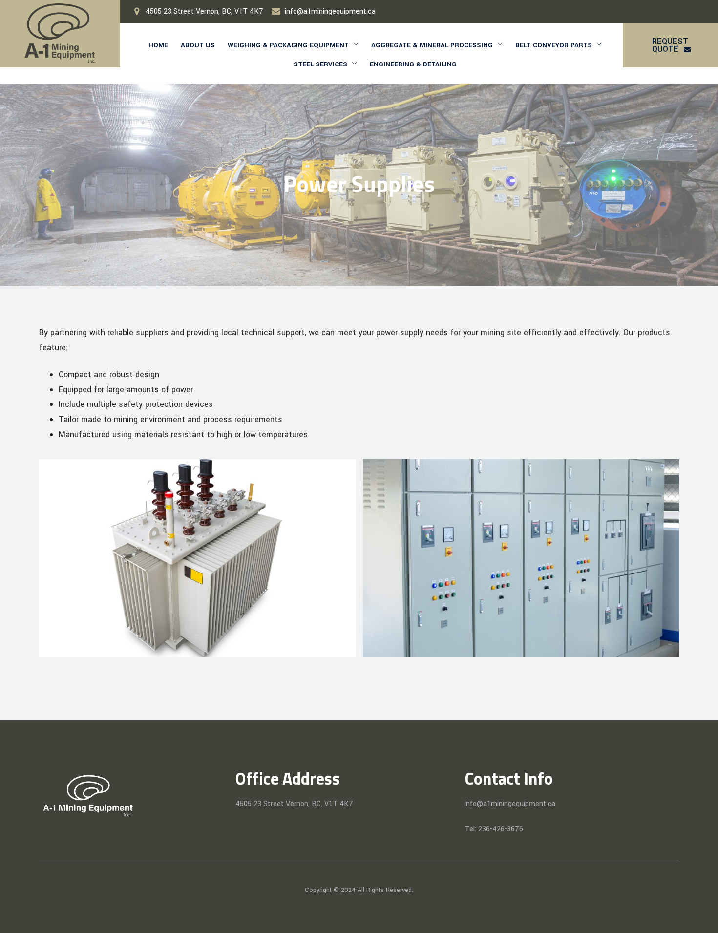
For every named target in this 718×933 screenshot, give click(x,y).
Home (158, 45)
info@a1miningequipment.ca (330, 11)
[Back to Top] (697, 917)
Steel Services (320, 64)
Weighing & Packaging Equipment (288, 45)
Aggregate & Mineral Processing (432, 45)
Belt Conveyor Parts (553, 45)
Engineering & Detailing (413, 64)
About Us (198, 45)
